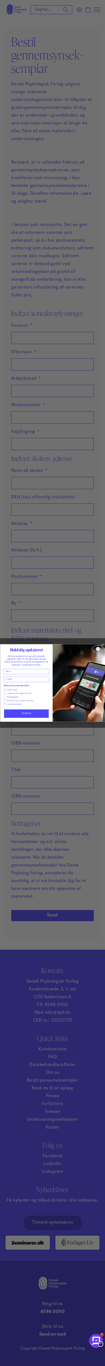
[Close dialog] (98, 648)
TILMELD (26, 713)
